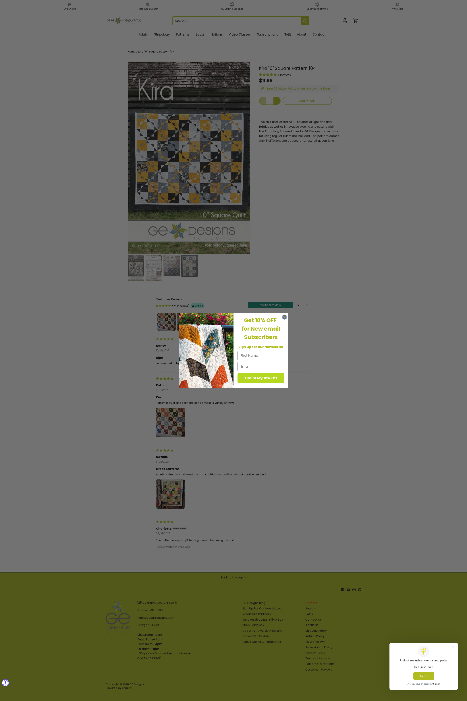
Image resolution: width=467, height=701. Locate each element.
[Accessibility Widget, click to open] (5, 682)
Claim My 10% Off (261, 378)
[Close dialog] (284, 317)
